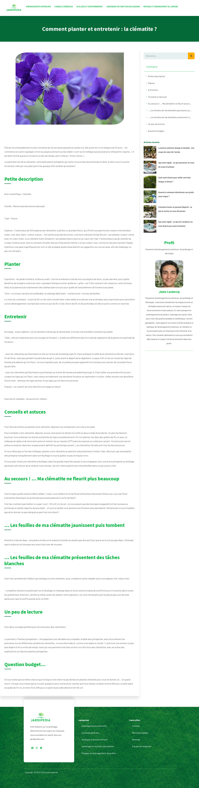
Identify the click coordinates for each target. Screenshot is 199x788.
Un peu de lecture (156, 124)
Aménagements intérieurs (38, 6)
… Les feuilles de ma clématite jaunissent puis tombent (170, 110)
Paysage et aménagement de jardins (160, 6)
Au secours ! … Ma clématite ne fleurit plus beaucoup (170, 103)
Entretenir (153, 90)
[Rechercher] (191, 55)
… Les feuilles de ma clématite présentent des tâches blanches (170, 117)
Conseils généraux (63, 6)
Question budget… (157, 131)
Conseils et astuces (157, 97)
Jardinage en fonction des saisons (123, 6)
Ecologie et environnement (89, 6)
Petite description (156, 76)
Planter (151, 83)
